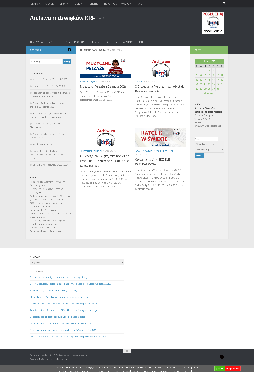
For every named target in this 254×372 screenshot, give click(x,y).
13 (201, 79)
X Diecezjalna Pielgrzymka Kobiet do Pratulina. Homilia (160, 89)
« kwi (206, 93)
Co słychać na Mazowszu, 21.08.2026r (50, 164)
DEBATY (64, 3)
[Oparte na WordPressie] (39, 359)
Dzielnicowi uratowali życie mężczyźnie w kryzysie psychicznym (59, 277)
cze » (212, 93)
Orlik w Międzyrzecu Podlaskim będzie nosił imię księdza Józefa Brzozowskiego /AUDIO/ (70, 283)
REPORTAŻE (110, 3)
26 (197, 89)
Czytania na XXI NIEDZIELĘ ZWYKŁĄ (49, 86)
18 (222, 79)
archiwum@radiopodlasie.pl (208, 126)
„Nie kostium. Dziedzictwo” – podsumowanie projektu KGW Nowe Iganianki (46, 154)
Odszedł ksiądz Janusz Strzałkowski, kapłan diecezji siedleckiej (59, 317)
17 (218, 79)
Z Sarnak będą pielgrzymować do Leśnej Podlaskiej (53, 290)
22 (209, 84)
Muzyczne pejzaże (88, 81)
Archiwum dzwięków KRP (63, 17)
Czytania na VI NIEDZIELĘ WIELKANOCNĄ (152, 162)
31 (218, 89)
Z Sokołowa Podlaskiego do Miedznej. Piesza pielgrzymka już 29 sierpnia (63, 303)
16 (213, 79)
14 (205, 79)
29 (209, 89)
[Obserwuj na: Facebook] (69, 50)
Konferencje (86, 151)
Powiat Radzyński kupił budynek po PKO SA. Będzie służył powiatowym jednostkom (68, 336)
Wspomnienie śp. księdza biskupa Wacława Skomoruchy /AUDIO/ (60, 323)
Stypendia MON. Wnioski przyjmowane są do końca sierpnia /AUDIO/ (61, 297)
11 (222, 75)
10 (218, 75)
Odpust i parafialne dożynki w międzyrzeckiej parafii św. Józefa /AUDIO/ (63, 330)
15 (209, 79)
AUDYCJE (49, 3)
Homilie (138, 81)
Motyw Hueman (64, 359)
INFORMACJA (34, 3)
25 (222, 84)
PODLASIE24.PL (37, 271)
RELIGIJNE (93, 3)
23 (213, 84)
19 (197, 84)
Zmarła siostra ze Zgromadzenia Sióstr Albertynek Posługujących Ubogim (64, 310)
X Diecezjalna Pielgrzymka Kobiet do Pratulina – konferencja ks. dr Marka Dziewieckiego (105, 160)
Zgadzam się (220, 368)
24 (218, 84)
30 (213, 89)
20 (201, 84)
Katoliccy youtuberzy (42, 144)
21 (205, 84)
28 (205, 89)
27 (201, 89)
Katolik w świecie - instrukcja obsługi (154, 151)
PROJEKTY (77, 3)
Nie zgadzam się (233, 368)
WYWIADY (126, 3)
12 (197, 79)
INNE (139, 3)
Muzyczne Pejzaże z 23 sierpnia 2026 (50, 79)
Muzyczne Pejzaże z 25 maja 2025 (103, 86)
